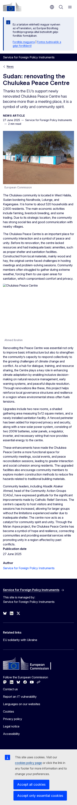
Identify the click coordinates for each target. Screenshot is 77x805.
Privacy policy (12, 719)
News (10, 66)
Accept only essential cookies (40, 796)
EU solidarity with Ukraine (20, 640)
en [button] (52, 7)
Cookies (8, 711)
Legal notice (11, 726)
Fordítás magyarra (24, 42)
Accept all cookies (31, 784)
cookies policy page (28, 763)
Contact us (10, 689)
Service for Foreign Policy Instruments (29, 568)
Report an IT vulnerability (20, 696)
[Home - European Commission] (12, 6)
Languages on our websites (21, 704)
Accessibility (11, 734)
